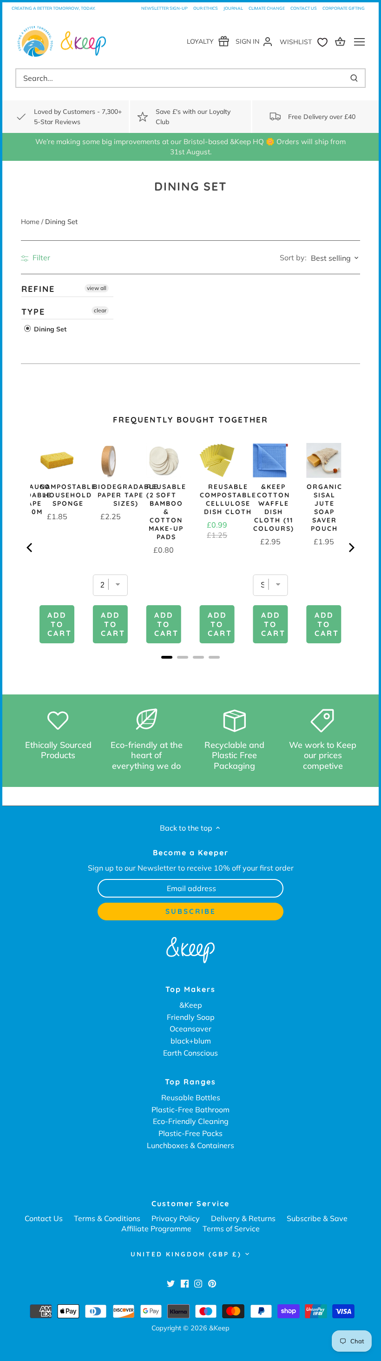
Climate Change (267, 8)
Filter (40, 257)
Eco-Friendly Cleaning (191, 1121)
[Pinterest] (212, 1283)
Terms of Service (231, 1228)
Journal (233, 8)
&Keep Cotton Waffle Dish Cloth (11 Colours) (273, 507)
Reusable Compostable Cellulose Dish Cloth (228, 499)
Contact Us (303, 8)
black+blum (191, 1040)
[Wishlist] (305, 41)
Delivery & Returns (243, 1218)
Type (33, 311)
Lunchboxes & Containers (190, 1145)
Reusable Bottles (190, 1097)
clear (100, 310)
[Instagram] (198, 1283)
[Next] (351, 547)
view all (96, 287)
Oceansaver (190, 1028)
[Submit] (354, 78)
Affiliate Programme (156, 1228)
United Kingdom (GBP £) (186, 1254)
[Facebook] (185, 1283)
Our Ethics (205, 8)
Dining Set (49, 329)
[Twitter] (171, 1283)
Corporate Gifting (343, 8)
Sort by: (293, 257)
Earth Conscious (190, 1052)
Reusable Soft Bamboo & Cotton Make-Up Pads (166, 511)
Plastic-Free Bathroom (190, 1109)
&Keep (190, 1005)
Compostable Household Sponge (67, 495)
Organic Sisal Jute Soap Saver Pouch (324, 507)
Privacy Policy (175, 1218)
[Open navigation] (359, 42)
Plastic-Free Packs (190, 1133)
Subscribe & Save (317, 1218)
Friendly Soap (191, 1017)
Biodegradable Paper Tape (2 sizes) (125, 495)
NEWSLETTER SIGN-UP (164, 8)
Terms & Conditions (107, 1218)
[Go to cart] (341, 41)
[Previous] (30, 547)
